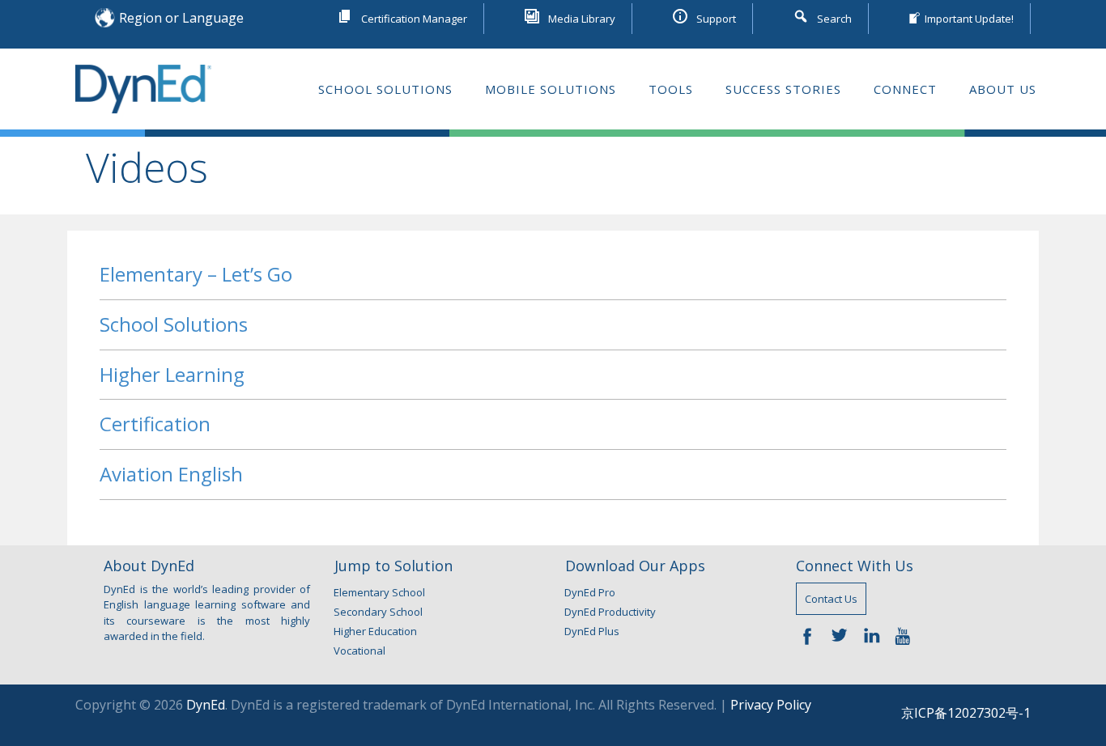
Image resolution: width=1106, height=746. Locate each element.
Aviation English (171, 473)
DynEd (205, 705)
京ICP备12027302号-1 (966, 713)
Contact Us (831, 598)
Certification (155, 423)
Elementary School (379, 592)
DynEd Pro (589, 592)
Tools (671, 89)
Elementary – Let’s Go (196, 274)
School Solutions (385, 89)
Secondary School (378, 611)
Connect (905, 89)
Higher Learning (172, 374)
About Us (1002, 89)
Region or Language (181, 18)
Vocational (359, 650)
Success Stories (783, 89)
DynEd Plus (591, 631)
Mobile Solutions (550, 89)
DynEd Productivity (610, 611)
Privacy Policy (770, 705)
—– (811, 635)
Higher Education (375, 631)
